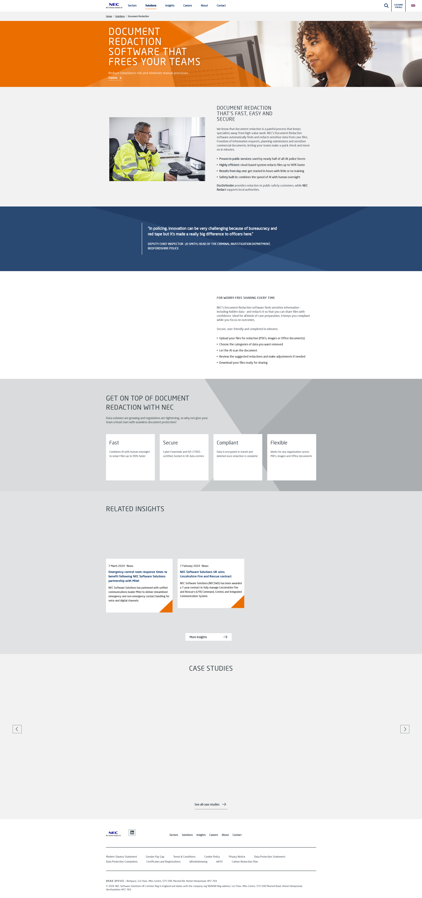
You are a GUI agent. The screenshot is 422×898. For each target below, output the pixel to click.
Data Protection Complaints (121, 861)
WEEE (219, 861)
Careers (213, 834)
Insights (201, 834)
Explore (113, 77)
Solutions (120, 16)
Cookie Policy (212, 856)
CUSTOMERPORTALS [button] (398, 6)
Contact (221, 5)
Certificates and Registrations (163, 861)
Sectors (173, 834)
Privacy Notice (237, 856)
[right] (404, 729)
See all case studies (207, 804)
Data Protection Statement (269, 856)
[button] (415, 5)
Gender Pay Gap (155, 856)
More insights (198, 637)
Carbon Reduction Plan (245, 861)
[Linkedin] (132, 832)
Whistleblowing (198, 861)
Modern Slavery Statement (121, 856)
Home (109, 16)
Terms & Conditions (184, 856)
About (225, 834)
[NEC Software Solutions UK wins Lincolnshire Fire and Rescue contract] (211, 538)
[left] (17, 729)
